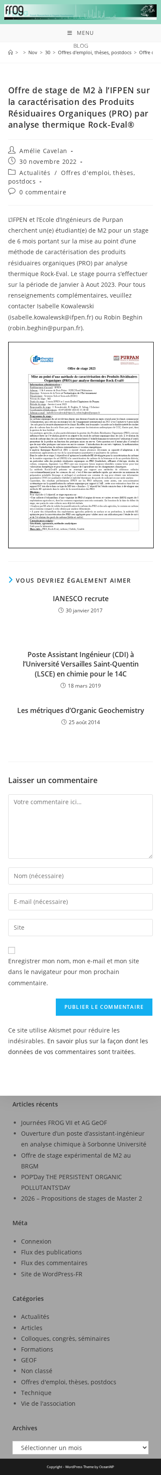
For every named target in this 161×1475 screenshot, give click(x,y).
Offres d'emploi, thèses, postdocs (68, 1382)
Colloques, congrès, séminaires (65, 1338)
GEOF (28, 1360)
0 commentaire (42, 192)
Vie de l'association (48, 1403)
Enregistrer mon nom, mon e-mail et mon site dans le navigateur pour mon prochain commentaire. (73, 971)
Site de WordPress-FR (51, 1274)
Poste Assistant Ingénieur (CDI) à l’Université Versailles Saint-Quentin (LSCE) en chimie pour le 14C (81, 664)
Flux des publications (51, 1252)
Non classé (36, 1371)
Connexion (36, 1241)
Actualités (34, 173)
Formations (37, 1349)
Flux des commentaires (54, 1263)
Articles (32, 1328)
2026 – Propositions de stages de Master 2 (81, 1198)
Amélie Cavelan (43, 151)
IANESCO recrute (81, 598)
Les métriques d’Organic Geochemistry (80, 710)
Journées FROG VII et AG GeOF (64, 1123)
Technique (36, 1393)
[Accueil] (10, 52)
